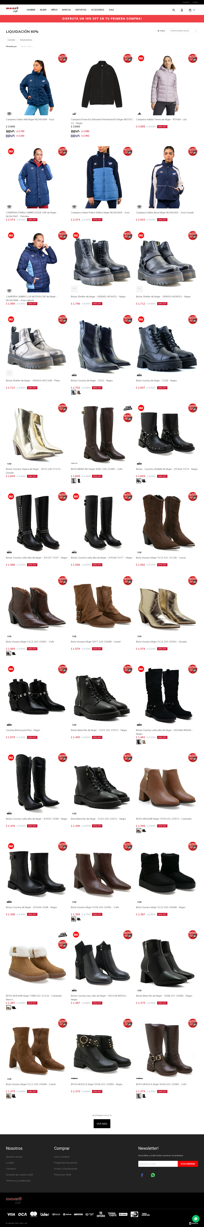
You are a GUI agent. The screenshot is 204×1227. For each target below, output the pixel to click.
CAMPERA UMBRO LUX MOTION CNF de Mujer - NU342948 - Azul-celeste (31, 298)
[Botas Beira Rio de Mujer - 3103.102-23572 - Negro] (102, 695)
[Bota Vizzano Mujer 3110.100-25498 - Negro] (167, 872)
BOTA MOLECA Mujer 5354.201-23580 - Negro (96, 1084)
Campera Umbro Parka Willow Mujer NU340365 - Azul (100, 212)
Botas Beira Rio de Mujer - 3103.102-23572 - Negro (99, 730)
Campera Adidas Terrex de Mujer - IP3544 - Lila (161, 119)
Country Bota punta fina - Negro (23, 730)
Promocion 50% (62, 1174)
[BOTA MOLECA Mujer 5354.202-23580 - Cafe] (167, 1049)
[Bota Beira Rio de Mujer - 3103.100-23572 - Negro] (102, 783)
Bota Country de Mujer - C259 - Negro (156, 380)
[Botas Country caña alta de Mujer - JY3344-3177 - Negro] (102, 522)
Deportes (80, 9)
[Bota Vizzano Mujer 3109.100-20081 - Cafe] (102, 872)
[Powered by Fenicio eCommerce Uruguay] (193, 1223)
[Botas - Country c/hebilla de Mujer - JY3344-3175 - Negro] (167, 434)
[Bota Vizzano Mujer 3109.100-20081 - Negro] (79, 919)
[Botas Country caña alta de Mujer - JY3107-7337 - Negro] (37, 522)
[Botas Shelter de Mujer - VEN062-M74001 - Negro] (102, 261)
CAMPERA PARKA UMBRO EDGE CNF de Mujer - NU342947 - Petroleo (32, 214)
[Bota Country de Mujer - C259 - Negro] (167, 345)
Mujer (43, 9)
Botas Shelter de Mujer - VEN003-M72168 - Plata (33, 380)
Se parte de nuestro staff (19, 1174)
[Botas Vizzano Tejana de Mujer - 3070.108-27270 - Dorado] (37, 434)
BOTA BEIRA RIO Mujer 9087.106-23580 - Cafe (96, 468)
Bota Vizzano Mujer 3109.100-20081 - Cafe (95, 907)
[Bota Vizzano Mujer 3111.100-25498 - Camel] (37, 1049)
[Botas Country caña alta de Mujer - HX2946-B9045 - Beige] (144, 742)
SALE (111, 9)
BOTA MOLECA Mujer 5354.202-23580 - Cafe (161, 1084)
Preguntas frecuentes (65, 1162)
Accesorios (97, 9)
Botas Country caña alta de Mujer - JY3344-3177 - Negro (101, 557)
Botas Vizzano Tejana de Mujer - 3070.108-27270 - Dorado (34, 470)
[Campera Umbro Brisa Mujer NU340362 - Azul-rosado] (167, 177)
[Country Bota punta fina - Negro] (37, 695)
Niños (54, 9)
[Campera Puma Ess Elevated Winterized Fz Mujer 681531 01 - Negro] (102, 84)
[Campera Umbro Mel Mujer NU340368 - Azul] (37, 84)
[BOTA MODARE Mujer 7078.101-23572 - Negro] (144, 830)
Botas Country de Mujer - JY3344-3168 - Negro (31, 907)
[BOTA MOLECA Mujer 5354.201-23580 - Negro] (102, 1049)
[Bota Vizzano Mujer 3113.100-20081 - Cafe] (37, 606)
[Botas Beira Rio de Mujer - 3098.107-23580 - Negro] (167, 960)
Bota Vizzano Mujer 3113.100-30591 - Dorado (161, 641)
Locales (195, 2)
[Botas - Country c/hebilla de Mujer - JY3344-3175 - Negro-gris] (144, 481)
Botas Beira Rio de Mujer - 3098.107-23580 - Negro (164, 995)
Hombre (31, 9)
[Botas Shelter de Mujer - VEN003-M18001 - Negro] (167, 261)
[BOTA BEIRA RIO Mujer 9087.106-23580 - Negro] (79, 481)
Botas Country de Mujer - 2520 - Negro (92, 380)
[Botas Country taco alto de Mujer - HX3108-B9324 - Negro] (102, 960)
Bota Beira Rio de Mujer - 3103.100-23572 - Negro (98, 818)
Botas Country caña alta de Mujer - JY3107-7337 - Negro (36, 557)
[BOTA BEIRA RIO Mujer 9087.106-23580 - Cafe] (102, 434)
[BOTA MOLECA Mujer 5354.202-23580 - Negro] (144, 1096)
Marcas (66, 9)
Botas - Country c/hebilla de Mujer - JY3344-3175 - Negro (167, 468)
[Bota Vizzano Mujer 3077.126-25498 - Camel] (102, 606)
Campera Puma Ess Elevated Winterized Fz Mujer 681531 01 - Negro (102, 121)
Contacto (186, 2)
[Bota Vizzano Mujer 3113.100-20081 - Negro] (14, 653)
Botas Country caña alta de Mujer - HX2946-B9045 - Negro (164, 732)
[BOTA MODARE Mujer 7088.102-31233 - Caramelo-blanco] (37, 960)
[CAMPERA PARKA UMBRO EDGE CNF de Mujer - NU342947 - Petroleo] (37, 177)
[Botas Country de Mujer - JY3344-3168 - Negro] (37, 872)
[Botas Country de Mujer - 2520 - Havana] (79, 392)
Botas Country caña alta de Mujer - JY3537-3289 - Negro (36, 818)
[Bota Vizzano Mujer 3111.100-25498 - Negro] (14, 1096)
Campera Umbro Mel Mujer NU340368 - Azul (30, 119)
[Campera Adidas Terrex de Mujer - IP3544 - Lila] (167, 84)
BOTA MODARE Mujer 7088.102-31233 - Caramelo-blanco (34, 997)
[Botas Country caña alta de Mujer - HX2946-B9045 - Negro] (167, 695)
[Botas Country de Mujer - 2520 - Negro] (102, 345)
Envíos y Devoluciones (66, 1168)
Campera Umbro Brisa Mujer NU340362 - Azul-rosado (165, 212)
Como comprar (61, 1156)
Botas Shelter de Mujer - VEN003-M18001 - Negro (163, 296)
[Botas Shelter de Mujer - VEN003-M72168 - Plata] (37, 345)
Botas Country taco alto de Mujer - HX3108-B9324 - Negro (99, 997)
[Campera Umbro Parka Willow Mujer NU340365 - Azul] (102, 177)
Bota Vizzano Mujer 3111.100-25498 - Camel (31, 1084)
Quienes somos (14, 1156)
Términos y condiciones (18, 1180)
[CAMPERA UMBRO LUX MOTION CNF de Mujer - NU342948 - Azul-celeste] (37, 261)
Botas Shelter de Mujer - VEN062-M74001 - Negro (98, 296)
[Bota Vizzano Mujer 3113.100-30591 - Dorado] (167, 606)
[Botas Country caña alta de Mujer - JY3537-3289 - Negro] (37, 783)
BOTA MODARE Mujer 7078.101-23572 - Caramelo (164, 818)
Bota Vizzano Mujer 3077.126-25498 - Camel (96, 641)
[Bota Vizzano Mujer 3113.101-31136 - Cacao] (167, 522)
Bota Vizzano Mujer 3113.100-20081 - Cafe (30, 641)
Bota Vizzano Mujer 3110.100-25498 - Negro (160, 907)
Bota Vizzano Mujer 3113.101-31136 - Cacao (161, 557)
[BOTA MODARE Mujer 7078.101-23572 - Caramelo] (167, 783)
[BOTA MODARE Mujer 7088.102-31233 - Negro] (14, 1007)
